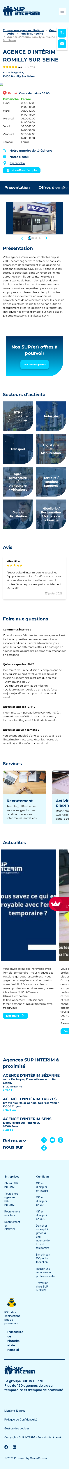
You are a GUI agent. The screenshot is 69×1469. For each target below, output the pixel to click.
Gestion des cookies (16, 1428)
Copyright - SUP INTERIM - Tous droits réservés (33, 1437)
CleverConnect (39, 1458)
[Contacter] (62, 43)
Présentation (17, 187)
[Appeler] (62, 33)
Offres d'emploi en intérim (42, 1187)
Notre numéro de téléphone (31, 150)
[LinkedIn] (14, 1447)
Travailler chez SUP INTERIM (42, 1286)
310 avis (30, 67)
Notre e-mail (19, 157)
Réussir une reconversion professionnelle (45, 1272)
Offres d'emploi (54, 187)
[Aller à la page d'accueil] (21, 11)
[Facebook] (6, 1447)
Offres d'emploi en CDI (41, 1201)
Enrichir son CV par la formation (43, 1258)
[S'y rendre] (34, 84)
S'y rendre (17, 163)
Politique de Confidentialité (20, 1419)
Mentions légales (14, 1410)
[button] (22, 237)
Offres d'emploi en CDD (41, 1215)
